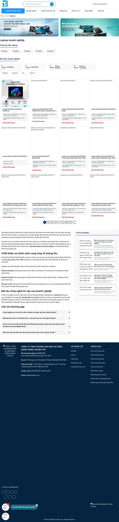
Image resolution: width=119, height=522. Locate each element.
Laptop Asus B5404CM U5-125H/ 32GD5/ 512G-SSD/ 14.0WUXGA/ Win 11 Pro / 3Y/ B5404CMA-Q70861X (44, 110)
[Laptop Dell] (40, 51)
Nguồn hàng (31, 11)
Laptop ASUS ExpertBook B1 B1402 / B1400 (73, 110)
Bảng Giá (63, 11)
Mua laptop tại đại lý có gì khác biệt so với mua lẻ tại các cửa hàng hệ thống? (29, 318)
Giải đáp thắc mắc (76, 363)
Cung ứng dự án (48, 11)
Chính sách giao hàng (97, 359)
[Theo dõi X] (12, 492)
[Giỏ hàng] (111, 4)
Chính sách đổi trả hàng (98, 363)
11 (70, 222)
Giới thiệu (89, 11)
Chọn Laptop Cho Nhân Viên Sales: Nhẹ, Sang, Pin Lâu (103, 288)
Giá (23, 73)
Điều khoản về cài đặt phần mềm (101, 379)
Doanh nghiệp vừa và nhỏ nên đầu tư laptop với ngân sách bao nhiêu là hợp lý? (30, 312)
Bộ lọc (32, 73)
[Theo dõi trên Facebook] (4, 492)
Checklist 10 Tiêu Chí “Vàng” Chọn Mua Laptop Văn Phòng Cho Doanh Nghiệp (103, 277)
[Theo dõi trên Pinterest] (10, 497)
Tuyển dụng (74, 359)
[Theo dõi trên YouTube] (14, 497)
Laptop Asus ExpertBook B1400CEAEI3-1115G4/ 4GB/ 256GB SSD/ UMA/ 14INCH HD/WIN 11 (74, 157)
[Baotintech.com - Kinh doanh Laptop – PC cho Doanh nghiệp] (10, 4)
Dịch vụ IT (76, 11)
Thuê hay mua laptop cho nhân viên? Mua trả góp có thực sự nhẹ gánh (104, 253)
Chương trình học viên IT (78, 367)
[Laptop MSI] (28, 51)
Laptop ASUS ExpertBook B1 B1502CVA (15, 156)
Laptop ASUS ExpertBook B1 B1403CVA (103, 109)
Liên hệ (101, 11)
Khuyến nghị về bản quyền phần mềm (102, 382)
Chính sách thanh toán (97, 351)
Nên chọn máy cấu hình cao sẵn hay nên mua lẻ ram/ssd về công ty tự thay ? (29, 332)
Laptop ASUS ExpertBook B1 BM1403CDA (41, 157)
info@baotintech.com (32, 375)
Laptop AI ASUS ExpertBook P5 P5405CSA (12, 110)
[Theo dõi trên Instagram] (8, 492)
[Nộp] (52, 4)
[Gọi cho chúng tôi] (6, 497)
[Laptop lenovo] (51, 51)
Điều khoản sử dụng (97, 371)
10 (66, 222)
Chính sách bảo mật (97, 367)
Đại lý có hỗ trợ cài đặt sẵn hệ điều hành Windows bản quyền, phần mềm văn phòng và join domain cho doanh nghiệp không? (34, 325)
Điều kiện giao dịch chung (98, 375)
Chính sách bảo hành (97, 355)
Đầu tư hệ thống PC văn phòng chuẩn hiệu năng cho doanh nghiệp (104, 242)
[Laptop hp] (17, 51)
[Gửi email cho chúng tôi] (15, 492)
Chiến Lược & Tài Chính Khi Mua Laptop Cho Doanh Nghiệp (104, 265)
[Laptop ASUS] (5, 51)
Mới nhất (14, 73)
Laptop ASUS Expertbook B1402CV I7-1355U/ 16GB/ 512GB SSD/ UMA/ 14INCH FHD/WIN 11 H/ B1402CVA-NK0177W (103, 157)
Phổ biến (5, 73)
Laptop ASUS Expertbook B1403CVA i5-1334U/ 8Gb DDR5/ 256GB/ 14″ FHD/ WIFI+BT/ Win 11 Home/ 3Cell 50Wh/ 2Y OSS (74, 204)
